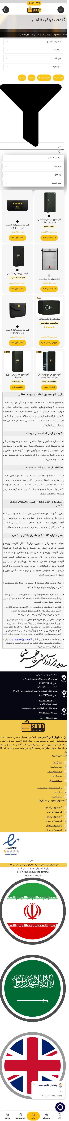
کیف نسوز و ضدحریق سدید (49, 279)
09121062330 (45, 713)
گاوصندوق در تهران (54, 830)
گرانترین (31, 77)
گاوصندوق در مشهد (54, 816)
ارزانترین (22, 77)
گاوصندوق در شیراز (54, 821)
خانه (65, 35)
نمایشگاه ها (57, 796)
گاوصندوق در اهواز (54, 825)
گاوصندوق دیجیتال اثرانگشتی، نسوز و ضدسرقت (49, 223)
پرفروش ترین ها (44, 77)
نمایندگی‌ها (57, 776)
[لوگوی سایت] (33, 9)
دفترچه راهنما (56, 767)
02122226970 (45, 700)
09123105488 (45, 695)
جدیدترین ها (58, 77)
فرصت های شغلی (54, 771)
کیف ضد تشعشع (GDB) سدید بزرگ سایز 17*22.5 (17, 332)
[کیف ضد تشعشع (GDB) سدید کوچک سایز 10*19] (17, 205)
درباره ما (58, 792)
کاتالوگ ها (57, 762)
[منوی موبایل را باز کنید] (61, 9)
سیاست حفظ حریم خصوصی (49, 787)
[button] (49, 343)
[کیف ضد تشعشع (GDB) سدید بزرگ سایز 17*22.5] (17, 310)
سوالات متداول (55, 780)
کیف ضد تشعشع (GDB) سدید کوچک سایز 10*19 (17, 227)
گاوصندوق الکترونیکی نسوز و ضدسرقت (17, 378)
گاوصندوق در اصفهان (53, 807)
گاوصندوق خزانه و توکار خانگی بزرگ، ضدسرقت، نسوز (49, 378)
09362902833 (45, 683)
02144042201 (46, 718)
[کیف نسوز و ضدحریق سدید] (49, 259)
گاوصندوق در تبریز (54, 812)
